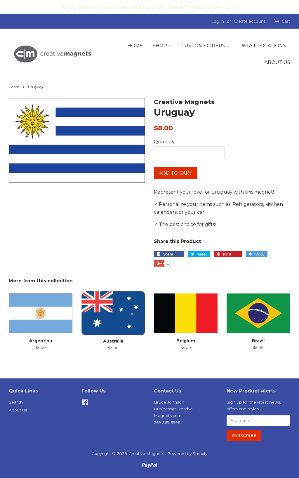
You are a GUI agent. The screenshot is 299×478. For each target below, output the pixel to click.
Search (16, 402)
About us (18, 410)
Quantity (164, 142)
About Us (277, 62)
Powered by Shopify (187, 453)
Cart (286, 21)
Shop (160, 45)
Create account (249, 21)
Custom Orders (203, 45)
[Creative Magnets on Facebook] (84, 403)
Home (135, 45)
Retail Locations (262, 45)
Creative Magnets (147, 453)
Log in (217, 21)
